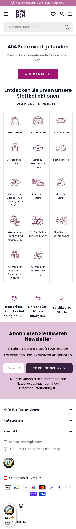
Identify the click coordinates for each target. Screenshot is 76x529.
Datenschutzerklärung (35, 388)
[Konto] (61, 13)
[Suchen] (66, 26)
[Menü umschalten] (5, 13)
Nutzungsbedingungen (33, 383)
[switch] (9, 523)
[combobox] (38, 27)
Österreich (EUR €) (23, 478)
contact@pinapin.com (25, 442)
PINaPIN (20, 522)
